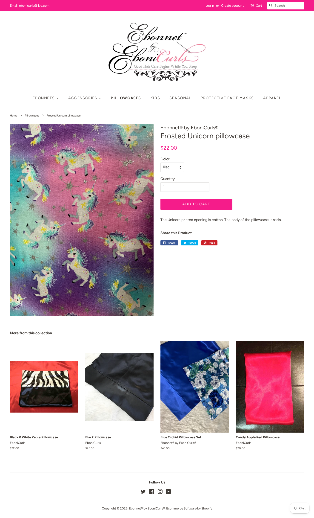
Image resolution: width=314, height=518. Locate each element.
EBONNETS (44, 98)
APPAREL (272, 98)
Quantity (167, 179)
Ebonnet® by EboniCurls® (147, 508)
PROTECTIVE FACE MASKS (227, 98)
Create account (232, 6)
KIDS (155, 98)
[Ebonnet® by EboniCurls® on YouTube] (168, 492)
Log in (210, 6)
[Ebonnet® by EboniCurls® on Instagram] (160, 492)
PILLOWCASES (126, 98)
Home (13, 115)
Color (164, 159)
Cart (259, 6)
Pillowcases (32, 115)
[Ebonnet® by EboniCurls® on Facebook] (151, 492)
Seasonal (180, 98)
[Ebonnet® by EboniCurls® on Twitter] (143, 492)
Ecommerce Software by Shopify (189, 508)
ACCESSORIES (83, 98)
